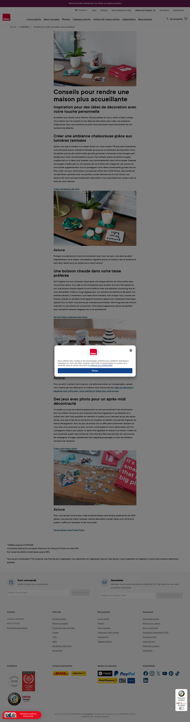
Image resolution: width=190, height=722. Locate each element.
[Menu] (185, 690)
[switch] (181, 708)
